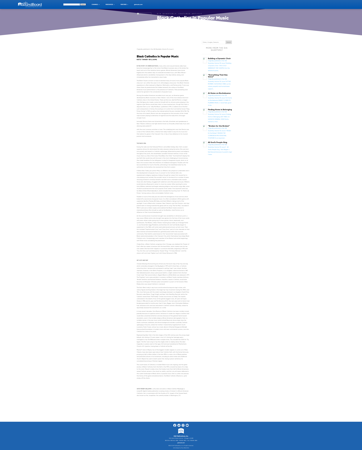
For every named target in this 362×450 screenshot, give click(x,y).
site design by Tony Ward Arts (181, 447)
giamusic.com (138, 4)
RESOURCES (109, 4)
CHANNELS (95, 4)
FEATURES (124, 4)
